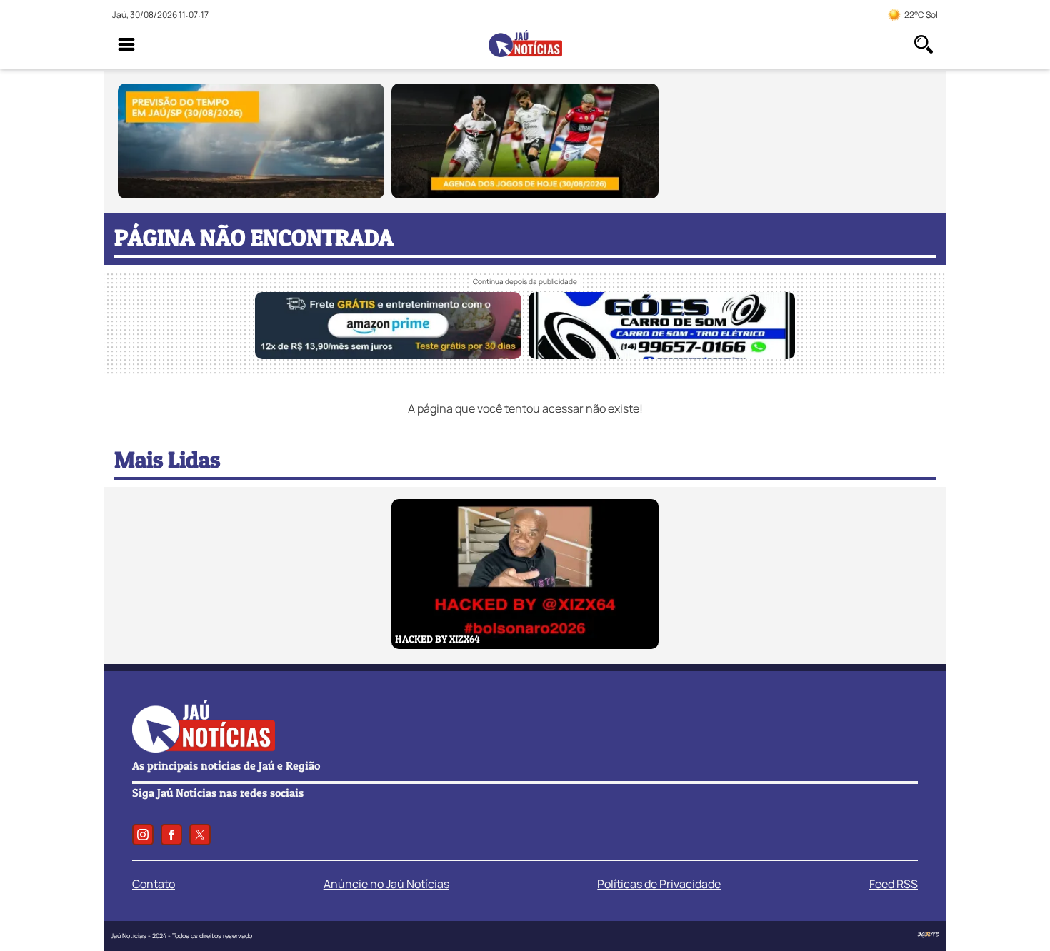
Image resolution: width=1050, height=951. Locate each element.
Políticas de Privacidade (659, 884)
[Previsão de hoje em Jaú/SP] (251, 194)
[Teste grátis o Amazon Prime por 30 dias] (388, 355)
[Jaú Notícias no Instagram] (143, 834)
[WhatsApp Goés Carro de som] (662, 355)
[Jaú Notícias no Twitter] (200, 834)
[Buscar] (923, 44)
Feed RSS (893, 884)
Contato (153, 884)
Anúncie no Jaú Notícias (386, 884)
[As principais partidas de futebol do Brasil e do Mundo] (524, 194)
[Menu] (126, 44)
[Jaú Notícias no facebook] (171, 834)
